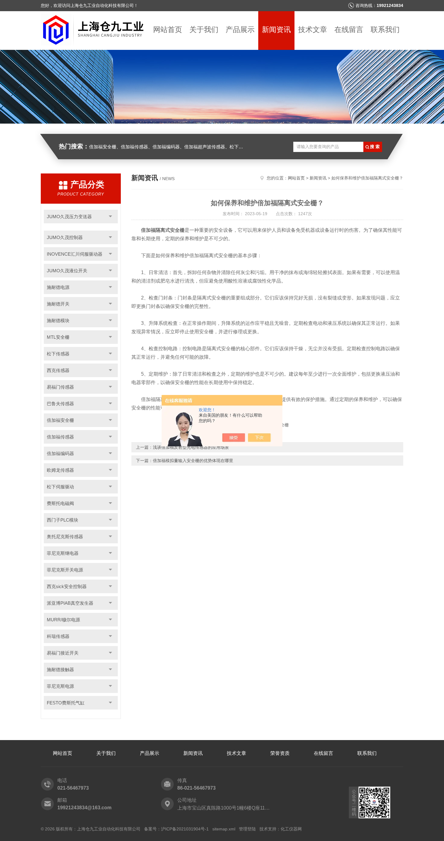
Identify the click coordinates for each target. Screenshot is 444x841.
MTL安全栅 (58, 337)
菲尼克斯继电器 (63, 553)
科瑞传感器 (58, 636)
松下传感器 (58, 353)
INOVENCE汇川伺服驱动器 (74, 254)
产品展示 (240, 29)
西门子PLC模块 (62, 519)
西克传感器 (58, 370)
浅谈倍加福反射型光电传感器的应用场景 (191, 447)
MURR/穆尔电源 (63, 619)
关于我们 (203, 29)
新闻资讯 (276, 29)
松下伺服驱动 (60, 486)
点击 (110, 216)
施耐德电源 (58, 287)
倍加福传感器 (60, 436)
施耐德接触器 (60, 669)
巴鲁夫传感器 (60, 403)
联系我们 (385, 29)
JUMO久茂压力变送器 (69, 216)
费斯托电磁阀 (60, 503)
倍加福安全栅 (60, 420)
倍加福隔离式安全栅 (163, 230)
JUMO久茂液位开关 (67, 270)
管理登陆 (247, 828)
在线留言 (348, 29)
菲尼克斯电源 (60, 686)
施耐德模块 (58, 320)
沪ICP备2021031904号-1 (185, 828)
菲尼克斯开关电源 (65, 569)
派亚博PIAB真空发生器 (70, 603)
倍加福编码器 (60, 453)
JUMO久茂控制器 (65, 237)
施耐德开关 (58, 303)
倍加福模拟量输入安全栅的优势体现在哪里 (193, 460)
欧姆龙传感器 (60, 470)
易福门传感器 (60, 387)
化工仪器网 (291, 828)
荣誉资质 (280, 753)
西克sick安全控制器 (67, 586)
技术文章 (312, 29)
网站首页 (167, 29)
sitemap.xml (223, 828)
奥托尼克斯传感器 (65, 536)
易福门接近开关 (63, 652)
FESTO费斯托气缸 (66, 702)
